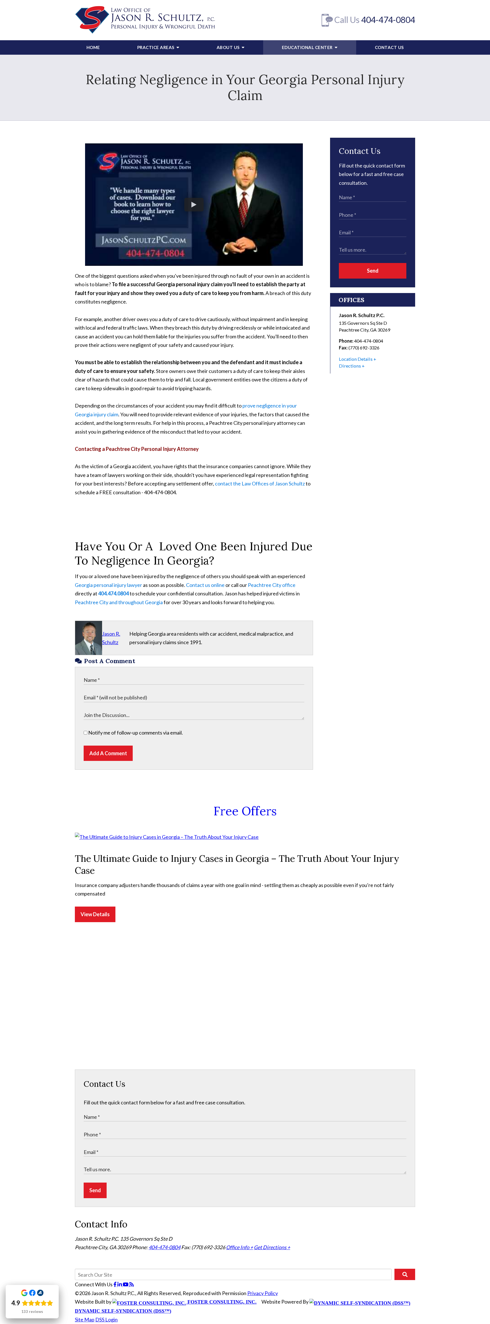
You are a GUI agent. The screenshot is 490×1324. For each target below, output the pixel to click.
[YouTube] (126, 1284)
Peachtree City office (271, 585)
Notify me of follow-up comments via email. (135, 732)
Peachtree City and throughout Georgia (119, 602)
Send (373, 271)
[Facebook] (115, 1284)
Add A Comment (108, 753)
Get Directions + (272, 1247)
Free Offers (245, 811)
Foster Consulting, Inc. (221, 1302)
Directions (350, 365)
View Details (95, 914)
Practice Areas (156, 47)
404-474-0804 (388, 19)
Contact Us (389, 47)
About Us (229, 47)
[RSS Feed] (131, 1284)
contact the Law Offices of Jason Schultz (260, 483)
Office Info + (239, 1247)
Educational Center (308, 47)
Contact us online (205, 585)
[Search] (404, 1274)
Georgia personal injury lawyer (108, 585)
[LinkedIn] (120, 1284)
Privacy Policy (262, 1293)
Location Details (356, 359)
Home (93, 47)
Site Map (84, 1319)
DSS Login (106, 1319)
